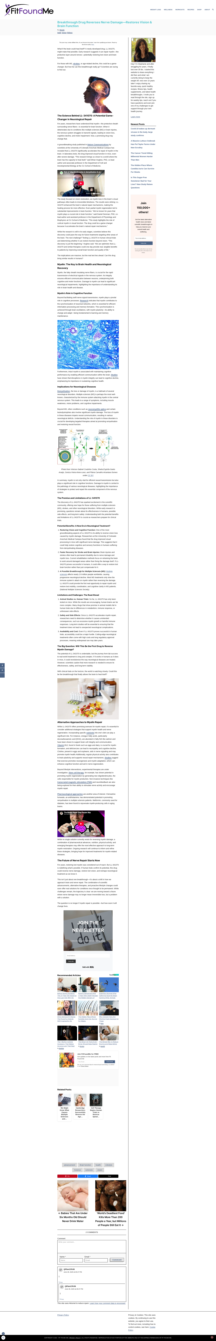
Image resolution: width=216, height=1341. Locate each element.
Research (84, 301)
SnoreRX (103, 1046)
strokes (76, 64)
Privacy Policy (63, 1315)
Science (64, 32)
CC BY (91, 475)
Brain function (85, 1165)
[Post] (2, 675)
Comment (61, 1238)
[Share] (2, 665)
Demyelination (63, 391)
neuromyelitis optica (97, 409)
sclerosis (89, 1170)
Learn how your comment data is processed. (108, 1303)
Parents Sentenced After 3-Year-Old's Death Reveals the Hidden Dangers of (88, 996)
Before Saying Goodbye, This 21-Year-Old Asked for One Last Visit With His (67, 996)
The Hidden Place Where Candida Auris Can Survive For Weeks (87, 1019)
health (98, 1165)
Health (59, 32)
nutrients (90, 733)
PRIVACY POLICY (75, 1338)
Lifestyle (108, 1165)
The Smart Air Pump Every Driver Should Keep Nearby (88, 1043)
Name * (63, 1257)
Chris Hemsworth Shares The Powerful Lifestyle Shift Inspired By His (66, 1019)
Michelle (62, 30)
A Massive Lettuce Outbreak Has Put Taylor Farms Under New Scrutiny (143, 144)
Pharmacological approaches (70, 794)
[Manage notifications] (212, 1337)
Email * (87, 1257)
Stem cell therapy (76, 773)
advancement (69, 1165)
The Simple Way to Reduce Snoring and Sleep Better (108, 1043)
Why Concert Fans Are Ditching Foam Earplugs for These (109, 1019)
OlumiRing (61, 1048)
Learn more (135, 117)
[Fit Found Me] (29, 9)
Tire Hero (82, 1046)
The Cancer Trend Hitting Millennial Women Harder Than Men (142, 156)
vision (99, 1170)
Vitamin (60, 745)
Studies (114, 375)
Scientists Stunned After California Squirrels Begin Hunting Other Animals (108, 996)
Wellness (69, 32)
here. (92, 44)
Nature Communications (98, 145)
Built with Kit (88, 967)
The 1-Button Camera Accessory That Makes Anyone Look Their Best (66, 1044)
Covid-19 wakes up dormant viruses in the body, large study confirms (143, 132)
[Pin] (2, 670)
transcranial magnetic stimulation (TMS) (74, 782)
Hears (102, 1023)
